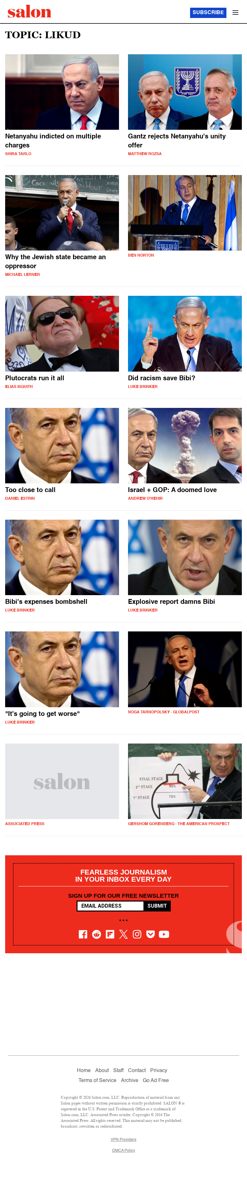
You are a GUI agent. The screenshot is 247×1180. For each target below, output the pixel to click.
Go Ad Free (156, 1080)
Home (84, 1070)
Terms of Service (97, 1080)
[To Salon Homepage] (29, 11)
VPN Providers (123, 1140)
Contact (137, 1070)
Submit (157, 906)
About (102, 1070)
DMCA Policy (123, 1151)
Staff (118, 1070)
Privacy (158, 1070)
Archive (129, 1080)
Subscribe (208, 12)
